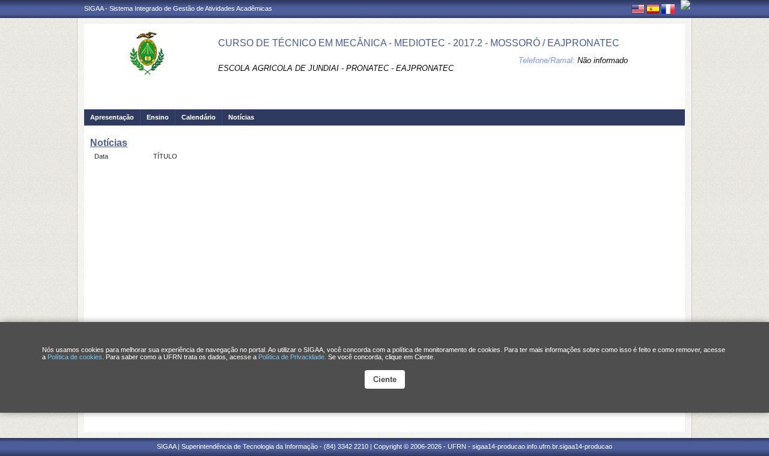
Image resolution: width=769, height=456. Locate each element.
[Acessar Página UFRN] (685, 5)
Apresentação (112, 117)
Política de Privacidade (291, 356)
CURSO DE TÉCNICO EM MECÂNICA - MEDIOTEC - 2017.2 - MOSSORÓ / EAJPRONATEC (418, 43)
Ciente (385, 379)
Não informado (602, 60)
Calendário (198, 117)
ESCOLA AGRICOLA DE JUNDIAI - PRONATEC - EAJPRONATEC (336, 68)
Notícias (241, 117)
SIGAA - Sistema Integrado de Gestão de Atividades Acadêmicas (178, 8)
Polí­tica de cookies (74, 356)
